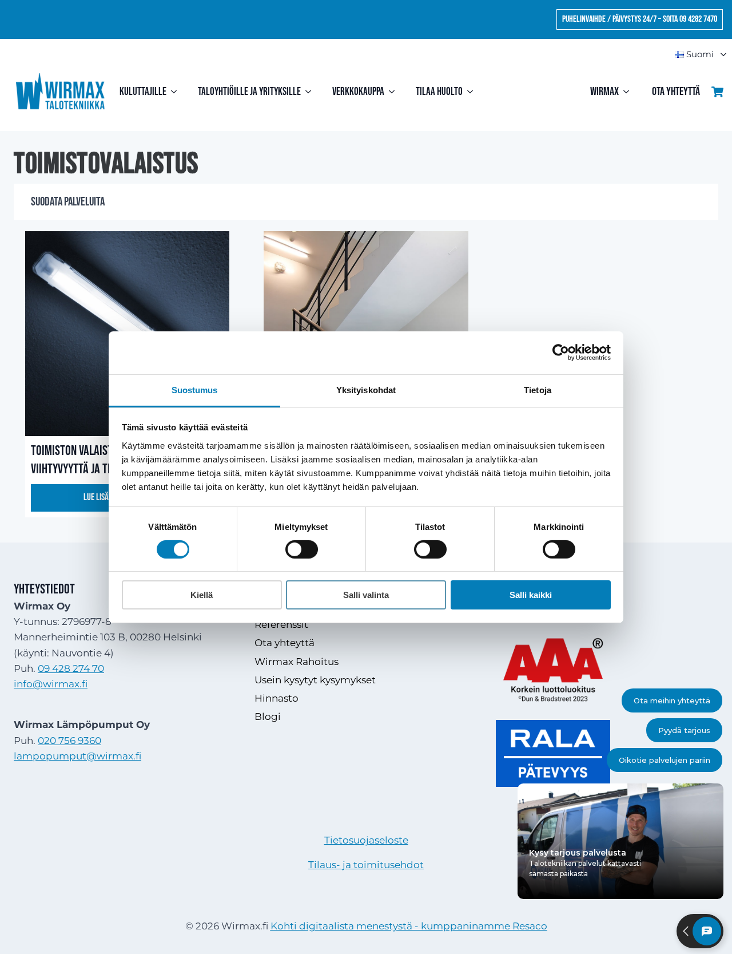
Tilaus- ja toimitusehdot (366, 864)
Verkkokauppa (358, 91)
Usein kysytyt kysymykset (315, 680)
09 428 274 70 (71, 668)
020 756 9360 (69, 740)
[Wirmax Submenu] (629, 91)
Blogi (267, 716)
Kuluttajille (143, 91)
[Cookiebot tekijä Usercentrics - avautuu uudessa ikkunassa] (561, 352)
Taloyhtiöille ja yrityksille (249, 91)
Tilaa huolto (439, 91)
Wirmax (604, 91)
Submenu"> (718, 55)
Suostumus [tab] (195, 389)
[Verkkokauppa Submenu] (394, 92)
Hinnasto (276, 698)
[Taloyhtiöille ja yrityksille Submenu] (311, 92)
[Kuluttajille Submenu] (176, 92)
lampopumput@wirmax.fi (77, 756)
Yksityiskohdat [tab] (366, 389)
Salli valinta (366, 595)
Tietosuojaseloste (366, 840)
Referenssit (281, 624)
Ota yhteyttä (676, 91)
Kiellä (201, 595)
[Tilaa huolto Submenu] (473, 92)
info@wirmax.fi (50, 684)
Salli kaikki (531, 595)
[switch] (301, 549)
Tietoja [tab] (537, 389)
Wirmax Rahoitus (296, 661)
